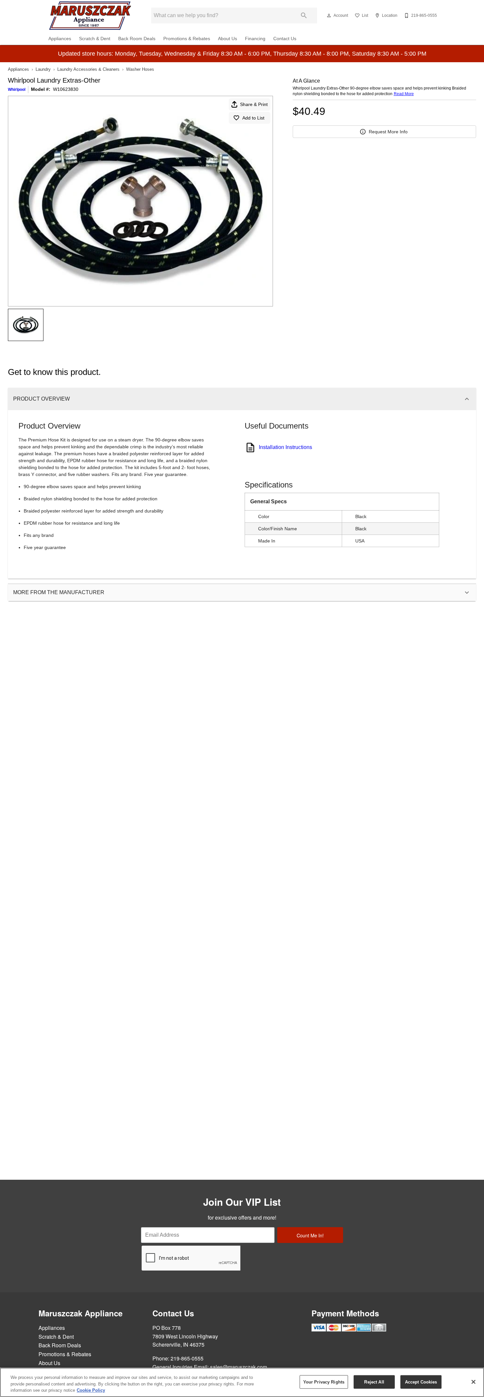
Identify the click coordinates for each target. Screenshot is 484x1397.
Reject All (374, 1381)
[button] (329, 15)
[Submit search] (303, 15)
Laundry (43, 69)
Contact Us (284, 38)
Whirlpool (16, 89)
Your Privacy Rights (323, 1381)
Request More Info (388, 131)
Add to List (253, 117)
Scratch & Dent (94, 38)
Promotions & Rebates (186, 38)
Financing (255, 38)
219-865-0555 (187, 1358)
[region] (242, 1382)
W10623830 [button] (65, 89)
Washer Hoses (140, 69)
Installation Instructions (285, 447)
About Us (227, 38)
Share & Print (254, 104)
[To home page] (90, 15)
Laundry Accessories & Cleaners (88, 69)
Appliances (59, 38)
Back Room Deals (136, 38)
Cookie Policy (91, 1390)
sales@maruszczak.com (238, 1367)
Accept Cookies (421, 1381)
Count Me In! (310, 1235)
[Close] (473, 1382)
